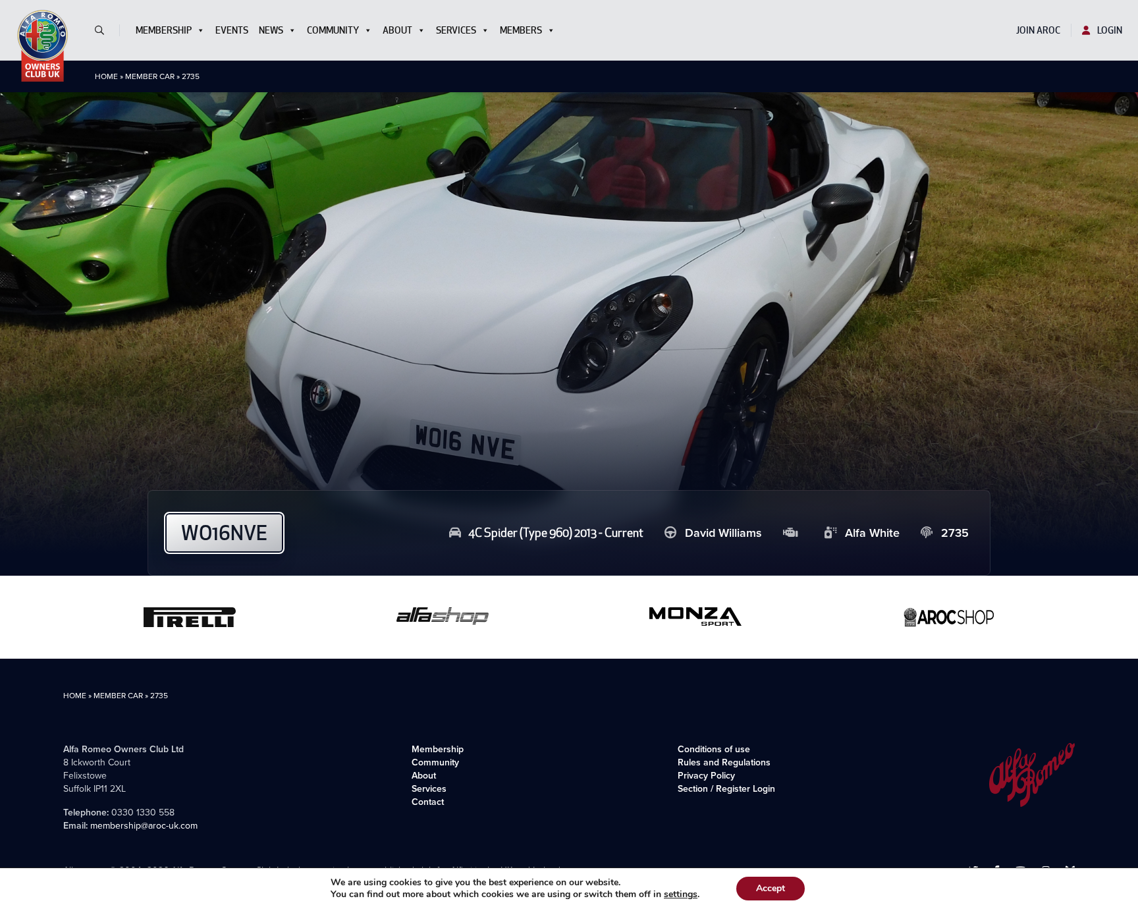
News (271, 30)
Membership (164, 30)
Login (1108, 30)
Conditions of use (714, 749)
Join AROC (1038, 30)
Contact (428, 802)
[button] (105, 30)
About (397, 30)
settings (680, 894)
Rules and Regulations (724, 762)
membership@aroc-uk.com (144, 826)
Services (456, 30)
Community (333, 30)
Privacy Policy (706, 776)
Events (231, 30)
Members (521, 30)
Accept (770, 888)
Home (106, 76)
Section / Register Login (726, 789)
